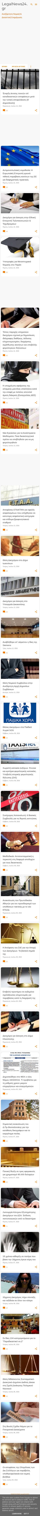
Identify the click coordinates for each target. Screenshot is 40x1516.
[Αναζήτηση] (31, 4)
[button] (36, 110)
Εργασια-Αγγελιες (18, 66)
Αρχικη (4, 66)
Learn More (17, 1514)
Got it (26, 1514)
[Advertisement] (20, 44)
